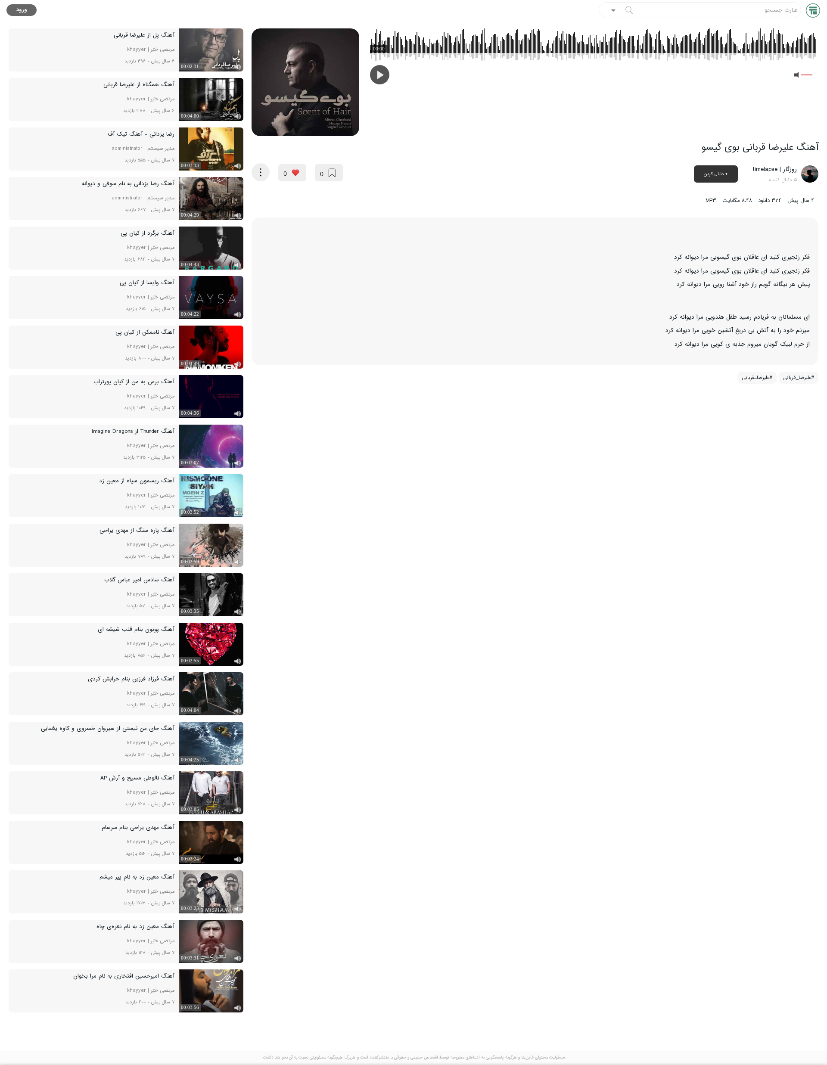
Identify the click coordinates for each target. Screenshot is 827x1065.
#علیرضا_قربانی (798, 378)
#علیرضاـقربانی (757, 378)
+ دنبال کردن (716, 174)
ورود (21, 10)
